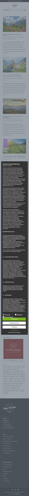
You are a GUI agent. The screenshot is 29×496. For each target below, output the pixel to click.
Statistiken (20, 314)
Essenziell (7, 314)
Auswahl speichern (14, 323)
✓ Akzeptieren (14, 319)
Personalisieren (14, 330)
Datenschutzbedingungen (14, 332)
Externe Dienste (9, 317)
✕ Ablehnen (14, 327)
